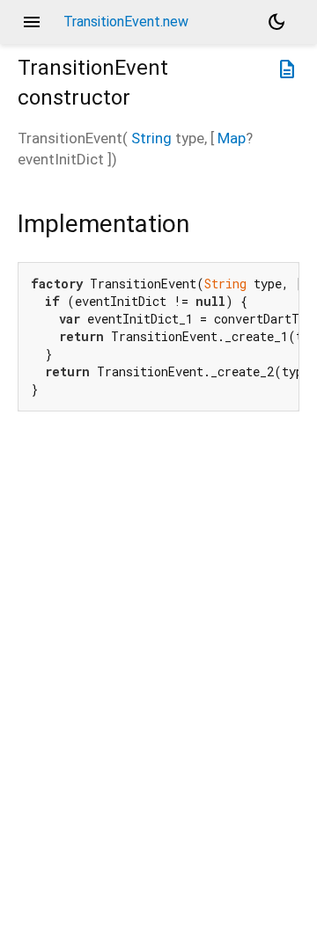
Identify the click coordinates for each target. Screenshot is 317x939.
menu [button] (31, 22)
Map (231, 138)
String (151, 138)
